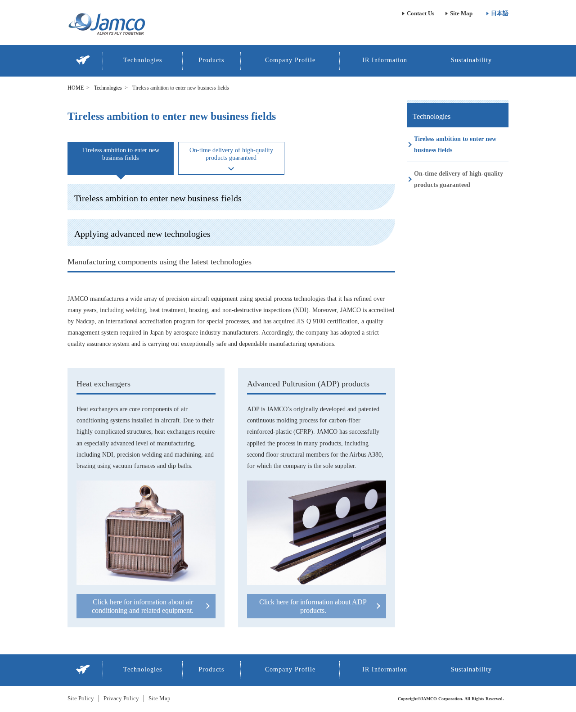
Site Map (461, 13)
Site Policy (81, 698)
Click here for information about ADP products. (313, 606)
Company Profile (290, 60)
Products (211, 60)
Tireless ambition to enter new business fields (120, 154)
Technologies (142, 60)
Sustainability (471, 60)
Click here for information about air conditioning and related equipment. (143, 606)
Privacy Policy (121, 698)
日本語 (499, 13)
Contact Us (420, 13)
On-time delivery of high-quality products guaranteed (458, 179)
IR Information (384, 60)
